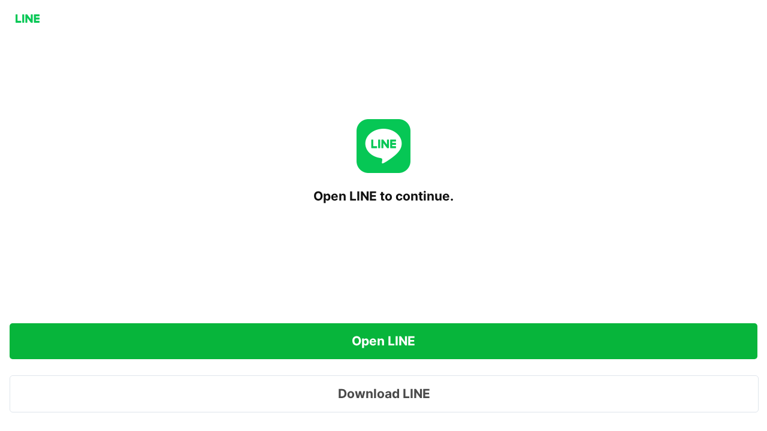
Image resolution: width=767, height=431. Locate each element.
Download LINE (384, 393)
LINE (28, 18)
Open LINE (383, 340)
